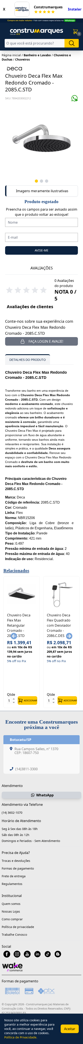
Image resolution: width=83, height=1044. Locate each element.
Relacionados (16, 570)
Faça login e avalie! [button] (46, 341)
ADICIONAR (30, 700)
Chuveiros (22, 59)
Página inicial (11, 55)
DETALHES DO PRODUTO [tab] (27, 359)
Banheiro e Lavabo (37, 55)
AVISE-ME (41, 250)
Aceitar (69, 1028)
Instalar (75, 9)
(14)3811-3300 (26, 769)
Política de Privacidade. (20, 1037)
